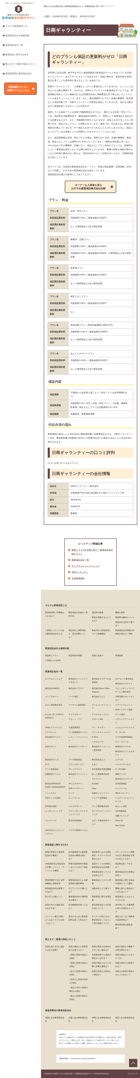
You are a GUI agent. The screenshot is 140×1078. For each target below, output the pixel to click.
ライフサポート (75, 714)
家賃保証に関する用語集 (16, 121)
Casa (7, 303)
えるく (8, 225)
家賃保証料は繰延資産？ (16, 178)
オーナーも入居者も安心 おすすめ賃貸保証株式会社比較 (88, 187)
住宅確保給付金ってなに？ (16, 134)
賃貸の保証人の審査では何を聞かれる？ (124, 948)
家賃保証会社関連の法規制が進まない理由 (124, 632)
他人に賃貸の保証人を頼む (78, 997)
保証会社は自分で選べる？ (124, 624)
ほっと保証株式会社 (14, 260)
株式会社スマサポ (13, 190)
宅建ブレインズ (12, 382)
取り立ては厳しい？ (14, 112)
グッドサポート (52, 696)
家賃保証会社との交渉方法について (20, 138)
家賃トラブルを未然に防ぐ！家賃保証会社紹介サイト (20, 3)
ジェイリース (11, 307)
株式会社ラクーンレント (16, 255)
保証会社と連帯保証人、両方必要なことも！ (77, 633)
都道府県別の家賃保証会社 (18, 73)
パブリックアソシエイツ (16, 111)
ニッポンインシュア (14, 364)
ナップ (8, 316)
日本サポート (11, 176)
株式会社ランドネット (15, 181)
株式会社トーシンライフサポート (78, 680)
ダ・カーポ (10, 146)
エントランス (11, 333)
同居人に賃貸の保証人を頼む (78, 981)
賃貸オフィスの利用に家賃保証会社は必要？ (101, 865)
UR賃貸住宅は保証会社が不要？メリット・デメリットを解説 (55, 867)
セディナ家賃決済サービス (16, 395)
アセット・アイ (12, 102)
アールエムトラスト (100, 714)
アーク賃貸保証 (12, 233)
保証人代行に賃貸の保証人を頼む (78, 989)
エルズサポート (12, 351)
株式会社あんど (12, 207)
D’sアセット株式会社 (124, 679)
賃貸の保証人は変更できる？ (124, 964)
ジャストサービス (13, 229)
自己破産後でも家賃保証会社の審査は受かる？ (78, 855)
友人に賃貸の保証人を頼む (78, 973)
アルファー (10, 269)
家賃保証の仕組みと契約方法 (78, 614)
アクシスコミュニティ (15, 141)
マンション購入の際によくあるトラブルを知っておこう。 (21, 152)
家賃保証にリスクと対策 (16, 82)
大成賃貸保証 (11, 120)
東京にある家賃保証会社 (124, 1019)
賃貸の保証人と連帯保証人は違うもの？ (78, 948)
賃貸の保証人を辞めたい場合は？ (19, 81)
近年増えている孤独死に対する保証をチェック (21, 144)
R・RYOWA (10, 247)
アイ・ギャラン (12, 124)
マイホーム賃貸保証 (77, 705)
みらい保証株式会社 (53, 705)
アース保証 (10, 98)
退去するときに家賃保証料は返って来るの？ (21, 160)
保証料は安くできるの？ (123, 865)
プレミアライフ (12, 238)
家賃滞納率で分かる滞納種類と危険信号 (54, 882)
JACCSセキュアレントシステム (19, 408)
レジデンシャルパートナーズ (17, 342)
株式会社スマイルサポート (16, 194)
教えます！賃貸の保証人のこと (20, 64)
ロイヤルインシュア (53, 679)
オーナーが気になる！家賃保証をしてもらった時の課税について (21, 168)
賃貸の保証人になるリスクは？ (124, 956)
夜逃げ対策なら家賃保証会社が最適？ (54, 853)
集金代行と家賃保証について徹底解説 (101, 632)
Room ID (9, 399)
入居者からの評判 (52, 660)
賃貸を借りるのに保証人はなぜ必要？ (54, 948)
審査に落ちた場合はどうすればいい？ (21, 107)
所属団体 (119, 655)
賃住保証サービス (13, 150)
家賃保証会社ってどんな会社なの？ (101, 873)
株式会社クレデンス (14, 273)
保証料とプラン (52, 655)
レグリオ (9, 212)
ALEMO (8, 290)
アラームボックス (13, 220)
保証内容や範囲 (75, 655)
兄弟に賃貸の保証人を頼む (78, 964)
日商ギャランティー (14, 320)
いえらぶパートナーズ (15, 128)
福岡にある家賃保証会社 (54, 1019)
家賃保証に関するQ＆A (16, 54)
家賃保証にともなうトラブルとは (19, 125)
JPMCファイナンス (13, 115)
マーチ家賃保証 (12, 203)
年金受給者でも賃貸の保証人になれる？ (101, 956)
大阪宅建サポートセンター (124, 698)
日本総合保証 (11, 347)
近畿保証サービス (13, 251)
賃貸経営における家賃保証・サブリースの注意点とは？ (101, 855)
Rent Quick (10, 404)
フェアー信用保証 (13, 338)
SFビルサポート (12, 285)
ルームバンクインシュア (101, 706)
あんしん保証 (11, 360)
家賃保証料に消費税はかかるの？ (54, 614)
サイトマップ (132, 1074)
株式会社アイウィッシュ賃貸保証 (19, 185)
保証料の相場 (97, 612)
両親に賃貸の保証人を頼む (78, 956)
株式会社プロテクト (123, 683)
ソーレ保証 (73, 696)
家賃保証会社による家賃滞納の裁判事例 (78, 882)
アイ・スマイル (12, 172)
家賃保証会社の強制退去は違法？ (19, 116)
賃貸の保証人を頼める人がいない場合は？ (101, 948)
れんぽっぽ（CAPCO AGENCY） (54, 716)
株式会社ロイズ (12, 198)
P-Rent (8, 159)
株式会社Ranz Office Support (101, 690)
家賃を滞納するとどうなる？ (101, 619)
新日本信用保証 (12, 390)
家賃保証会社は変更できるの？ (54, 890)
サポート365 (10, 106)
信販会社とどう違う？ (15, 103)
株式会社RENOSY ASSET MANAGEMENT (16, 279)
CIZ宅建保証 (10, 377)
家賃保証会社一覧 (14, 45)
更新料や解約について (124, 617)
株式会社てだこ (98, 696)
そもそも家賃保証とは (16, 26)
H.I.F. (7, 216)
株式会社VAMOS (52, 688)
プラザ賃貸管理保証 (14, 163)
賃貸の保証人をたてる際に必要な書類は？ (101, 964)
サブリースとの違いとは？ (16, 99)
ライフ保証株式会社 (14, 355)
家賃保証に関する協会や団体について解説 (124, 882)
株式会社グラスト (76, 688)
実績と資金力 (97, 655)
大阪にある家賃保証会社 (78, 1019)
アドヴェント (11, 133)
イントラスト (11, 312)
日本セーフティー (13, 298)
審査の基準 (120, 612)
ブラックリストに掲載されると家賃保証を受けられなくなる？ (124, 855)
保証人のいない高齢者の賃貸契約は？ (21, 174)
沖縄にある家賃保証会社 (101, 1019)
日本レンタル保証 (13, 329)
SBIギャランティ (12, 325)
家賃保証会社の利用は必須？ (124, 873)
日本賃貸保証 (11, 294)
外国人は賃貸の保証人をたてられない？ (124, 973)
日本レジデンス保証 (14, 80)
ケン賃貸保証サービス (15, 137)
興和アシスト (11, 264)
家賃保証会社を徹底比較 (17, 35)
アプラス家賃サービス (15, 412)
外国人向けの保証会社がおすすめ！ (20, 129)
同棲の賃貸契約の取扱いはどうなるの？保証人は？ (78, 867)
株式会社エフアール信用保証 (101, 680)
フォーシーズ (11, 386)
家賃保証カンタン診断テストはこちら (18, 89)
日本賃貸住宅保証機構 (15, 242)
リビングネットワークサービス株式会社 (124, 690)
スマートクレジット (123, 705)
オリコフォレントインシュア (17, 373)
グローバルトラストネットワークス (20, 368)
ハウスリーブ (11, 168)
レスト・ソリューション (16, 155)
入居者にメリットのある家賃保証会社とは (54, 632)
